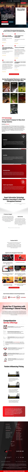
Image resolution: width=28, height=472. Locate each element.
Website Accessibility (24, 461)
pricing (6, 35)
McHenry (14, 94)
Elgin (17, 51)
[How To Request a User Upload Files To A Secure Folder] (20, 280)
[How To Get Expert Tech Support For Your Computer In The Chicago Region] (7, 269)
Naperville (21, 83)
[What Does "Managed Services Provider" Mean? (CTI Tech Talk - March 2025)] (7, 257)
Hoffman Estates (14, 83)
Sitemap (16, 461)
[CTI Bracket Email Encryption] (20, 257)
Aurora (6, 94)
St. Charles (21, 94)
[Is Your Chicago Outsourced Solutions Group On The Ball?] (7, 280)
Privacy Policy (19, 461)
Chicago (14, 105)
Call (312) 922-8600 (21, 471)
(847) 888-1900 (20, 451)
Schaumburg (6, 83)
